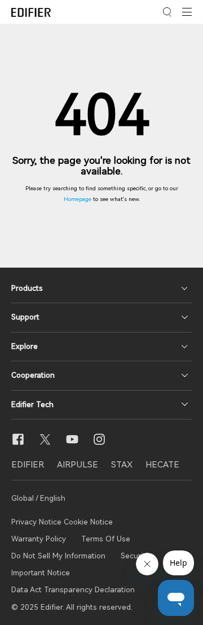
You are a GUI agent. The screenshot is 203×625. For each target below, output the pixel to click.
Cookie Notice (88, 522)
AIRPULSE (77, 465)
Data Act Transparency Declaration (73, 589)
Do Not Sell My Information (58, 556)
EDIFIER (27, 465)
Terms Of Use (105, 539)
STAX (122, 465)
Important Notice (40, 573)
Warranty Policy (38, 539)
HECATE (162, 465)
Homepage (77, 199)
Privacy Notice (37, 522)
